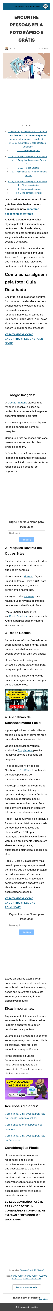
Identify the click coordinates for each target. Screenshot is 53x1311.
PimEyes (29, 596)
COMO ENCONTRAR (32, 1279)
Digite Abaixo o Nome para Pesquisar (27, 156)
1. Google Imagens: (28, 150)
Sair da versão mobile (26, 1307)
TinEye (28, 576)
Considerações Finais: (29, 193)
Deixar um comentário (26, 1287)
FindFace (25, 770)
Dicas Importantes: (29, 185)
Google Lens (25, 750)
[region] (26, 102)
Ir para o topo (42, 1299)
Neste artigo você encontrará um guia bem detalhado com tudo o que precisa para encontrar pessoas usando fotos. (27, 135)
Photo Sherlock (18, 616)
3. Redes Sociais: (28, 168)
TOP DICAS (39, 1270)
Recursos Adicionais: (28, 189)
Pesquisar (26, 540)
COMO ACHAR (26, 1270)
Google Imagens (17, 402)
